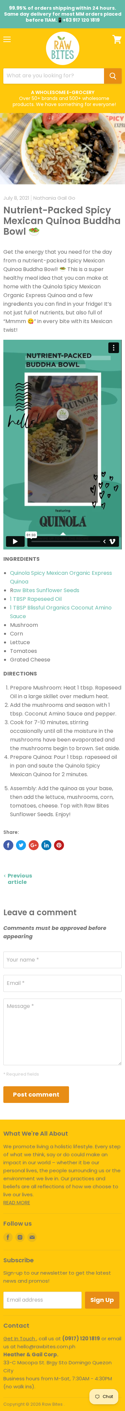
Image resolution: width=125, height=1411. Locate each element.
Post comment (36, 1094)
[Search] (113, 76)
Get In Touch (19, 1338)
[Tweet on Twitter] (21, 845)
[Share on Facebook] (8, 845)
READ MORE (16, 1202)
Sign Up (102, 1300)
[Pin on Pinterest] (59, 845)
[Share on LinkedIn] (46, 845)
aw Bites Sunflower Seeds (46, 590)
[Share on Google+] (34, 845)
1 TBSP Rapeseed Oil (36, 599)
